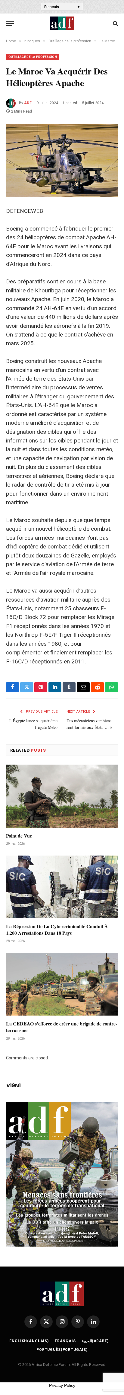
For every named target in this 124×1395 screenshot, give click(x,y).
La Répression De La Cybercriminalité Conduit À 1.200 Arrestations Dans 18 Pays (57, 929)
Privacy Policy (62, 1385)
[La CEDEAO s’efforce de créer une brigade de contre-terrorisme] (62, 984)
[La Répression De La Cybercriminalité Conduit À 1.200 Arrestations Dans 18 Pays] (62, 887)
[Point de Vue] (62, 796)
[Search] (115, 23)
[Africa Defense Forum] (62, 23)
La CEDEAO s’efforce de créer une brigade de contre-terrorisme (61, 1027)
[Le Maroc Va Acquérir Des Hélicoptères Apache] (62, 160)
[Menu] (10, 23)
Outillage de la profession (32, 57)
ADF (28, 103)
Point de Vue (19, 835)
